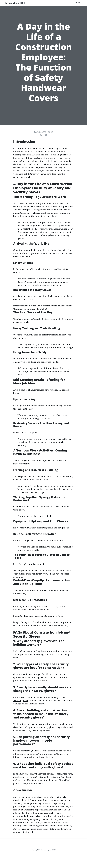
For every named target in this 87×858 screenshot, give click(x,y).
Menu (77, 3)
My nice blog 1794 (15, 2)
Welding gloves (20, 700)
